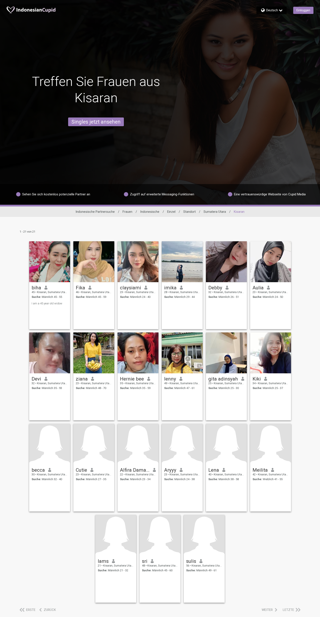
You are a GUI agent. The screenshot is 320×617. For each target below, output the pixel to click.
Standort (189, 212)
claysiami (130, 287)
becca (38, 470)
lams (103, 561)
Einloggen (303, 10)
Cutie (81, 470)
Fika (80, 287)
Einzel (171, 212)
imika (170, 287)
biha (36, 287)
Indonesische (149, 212)
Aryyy (170, 470)
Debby (215, 287)
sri (144, 561)
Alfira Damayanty (135, 470)
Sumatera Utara (215, 212)
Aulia (258, 287)
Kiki (257, 379)
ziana (82, 379)
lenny (170, 379)
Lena (213, 470)
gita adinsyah (223, 379)
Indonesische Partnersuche (95, 212)
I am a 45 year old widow (47, 303)
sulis (191, 561)
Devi (36, 379)
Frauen (127, 212)
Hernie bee (132, 379)
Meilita (260, 470)
